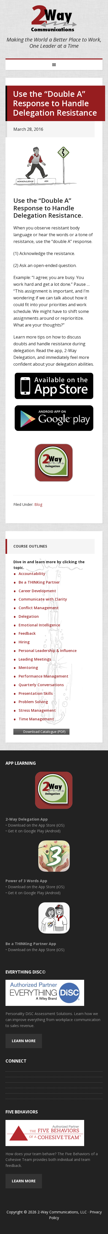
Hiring (24, 641)
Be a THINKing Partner (39, 582)
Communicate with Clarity (43, 599)
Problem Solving (33, 701)
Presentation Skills (36, 693)
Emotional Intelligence (39, 624)
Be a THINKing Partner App (31, 943)
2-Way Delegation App (27, 819)
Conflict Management (39, 607)
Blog (38, 504)
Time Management (36, 718)
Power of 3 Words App (26, 880)
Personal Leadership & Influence (48, 650)
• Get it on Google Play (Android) (33, 830)
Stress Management (37, 710)
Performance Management (43, 676)
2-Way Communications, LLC (54, 18)
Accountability (32, 573)
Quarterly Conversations (41, 684)
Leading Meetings (35, 659)
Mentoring (28, 667)
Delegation (29, 616)
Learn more (24, 1040)
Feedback (27, 633)
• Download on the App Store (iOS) (35, 825)
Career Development (37, 590)
